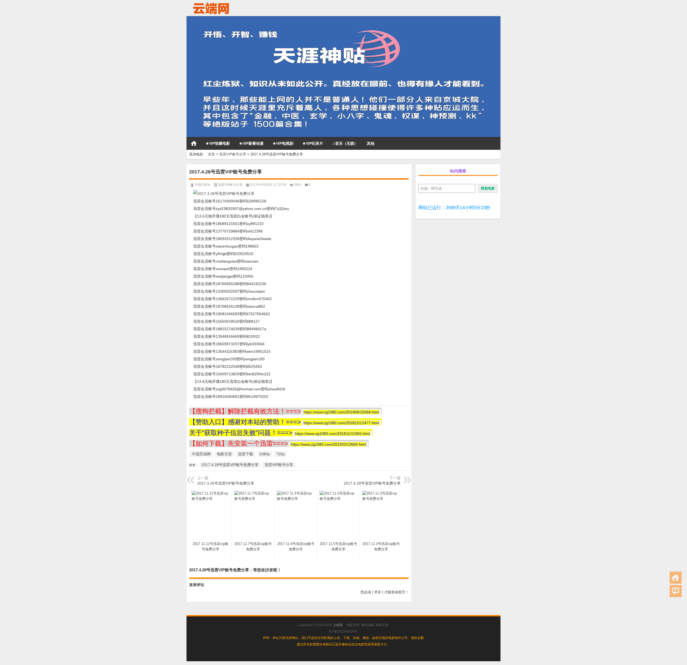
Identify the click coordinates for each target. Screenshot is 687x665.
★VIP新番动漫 (251, 143)
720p (280, 454)
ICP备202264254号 (343, 631)
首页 (194, 143)
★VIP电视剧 (283, 143)
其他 (370, 143)
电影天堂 (224, 454)
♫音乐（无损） (345, 143)
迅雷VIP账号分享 (232, 154)
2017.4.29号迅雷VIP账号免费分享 (372, 483)
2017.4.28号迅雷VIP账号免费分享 (230, 465)
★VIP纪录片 (312, 143)
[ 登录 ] (377, 592)
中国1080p (202, 185)
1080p (264, 454)
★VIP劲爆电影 (218, 143)
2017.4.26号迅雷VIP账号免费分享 (225, 483)
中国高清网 (201, 454)
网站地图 (367, 625)
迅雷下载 (245, 454)
